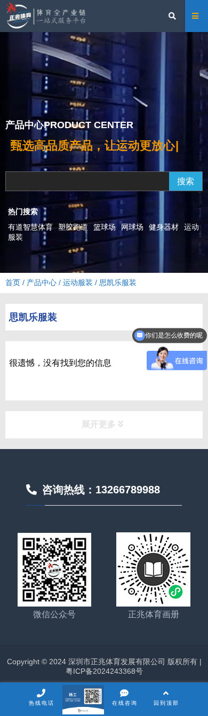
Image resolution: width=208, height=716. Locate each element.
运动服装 (78, 282)
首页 (12, 282)
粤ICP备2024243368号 (104, 671)
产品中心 (42, 282)
